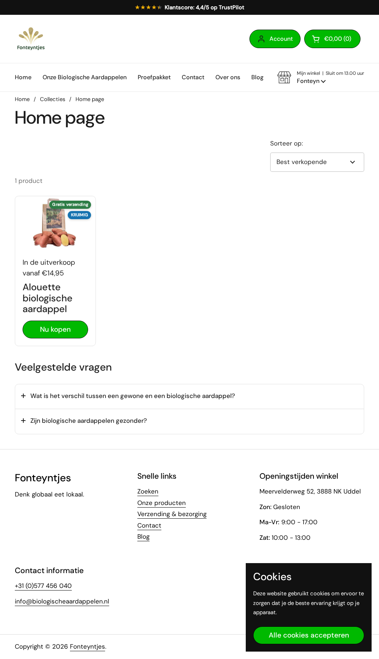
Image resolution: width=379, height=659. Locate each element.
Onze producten (161, 503)
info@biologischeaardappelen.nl (62, 601)
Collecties (52, 99)
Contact (149, 525)
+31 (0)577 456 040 (43, 586)
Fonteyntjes (87, 646)
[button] (332, 39)
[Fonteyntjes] (31, 39)
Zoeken (147, 491)
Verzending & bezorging (172, 514)
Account (281, 39)
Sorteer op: (286, 143)
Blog (143, 536)
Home (22, 99)
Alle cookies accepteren (309, 635)
